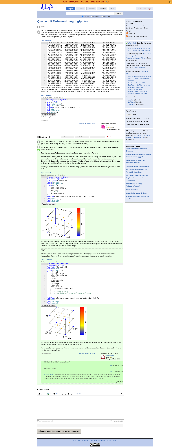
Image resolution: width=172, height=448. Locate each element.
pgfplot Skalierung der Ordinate (136, 193)
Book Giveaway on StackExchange (139, 50)
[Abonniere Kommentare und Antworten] (127, 36)
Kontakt (113, 440)
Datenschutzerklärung (98, 440)
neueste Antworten (97, 137)
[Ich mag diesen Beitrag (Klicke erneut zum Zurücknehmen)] (38, 27)
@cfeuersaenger (49, 374)
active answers (68, 137)
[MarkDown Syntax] (122, 394)
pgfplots (44, 120)
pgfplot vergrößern (132, 189)
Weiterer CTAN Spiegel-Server (138, 91)
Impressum (85, 440)
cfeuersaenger (110, 355)
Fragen (70, 9)
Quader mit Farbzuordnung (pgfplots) (62, 21)
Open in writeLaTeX (46, 40)
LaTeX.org (131, 102)
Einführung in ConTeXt (135, 87)
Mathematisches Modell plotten (138, 93)
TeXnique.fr (131, 104)
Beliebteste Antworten (114, 137)
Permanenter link (46, 353)
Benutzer (91, 9)
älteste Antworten (82, 137)
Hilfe (108, 440)
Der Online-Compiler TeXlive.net (138, 83)
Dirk (107, 125)
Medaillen (102, 9)
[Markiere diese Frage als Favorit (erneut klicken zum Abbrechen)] (38, 35)
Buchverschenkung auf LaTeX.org (139, 48)
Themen (80, 9)
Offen (112, 9)
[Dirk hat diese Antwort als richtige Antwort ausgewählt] (38, 150)
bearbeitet (87, 123)
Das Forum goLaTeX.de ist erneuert (139, 85)
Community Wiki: (117, 421)
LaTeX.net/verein (139, 67)
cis (111, 365)
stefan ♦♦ (109, 382)
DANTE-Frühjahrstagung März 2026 (139, 76)
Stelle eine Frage (144, 9)
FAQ (79, 440)
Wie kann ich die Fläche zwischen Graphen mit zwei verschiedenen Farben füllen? (137, 178)
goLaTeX (131, 100)
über (74, 440)
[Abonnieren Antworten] (127, 33)
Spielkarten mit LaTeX (135, 89)
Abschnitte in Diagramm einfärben (137, 166)
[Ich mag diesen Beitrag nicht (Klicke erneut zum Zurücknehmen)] (38, 32)
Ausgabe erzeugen (48, 115)
